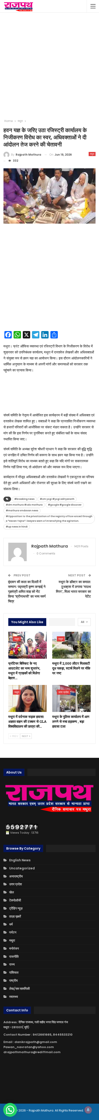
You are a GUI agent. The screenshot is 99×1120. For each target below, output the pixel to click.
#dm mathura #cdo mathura (24, 505)
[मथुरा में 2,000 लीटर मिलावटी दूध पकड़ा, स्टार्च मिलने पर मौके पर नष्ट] (71, 645)
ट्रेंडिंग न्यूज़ (16, 908)
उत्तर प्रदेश (63, 692)
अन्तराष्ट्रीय (16, 876)
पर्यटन (12, 932)
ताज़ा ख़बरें (15, 916)
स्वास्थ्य (13, 996)
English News (20, 860)
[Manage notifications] (88, 1110)
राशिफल (13, 972)
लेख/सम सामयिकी (19, 988)
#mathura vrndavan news (22, 510)
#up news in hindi (17, 526)
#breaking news (24, 499)
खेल (11, 892)
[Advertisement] (49, 65)
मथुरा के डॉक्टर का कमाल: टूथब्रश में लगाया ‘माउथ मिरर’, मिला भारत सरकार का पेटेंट (73, 589)
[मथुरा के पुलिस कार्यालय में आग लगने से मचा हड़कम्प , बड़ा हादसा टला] (71, 698)
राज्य (12, 964)
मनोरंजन (14, 948)
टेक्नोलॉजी (15, 900)
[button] (10, 1110)
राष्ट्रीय (13, 980)
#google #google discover (65, 505)
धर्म (11, 924)
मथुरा (92, 154)
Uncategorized (22, 868)
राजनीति (14, 956)
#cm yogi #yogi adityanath (57, 499)
